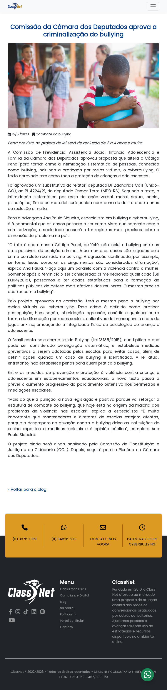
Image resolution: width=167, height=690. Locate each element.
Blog (63, 602)
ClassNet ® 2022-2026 (27, 672)
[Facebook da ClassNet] (11, 612)
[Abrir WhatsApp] (156, 679)
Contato (66, 627)
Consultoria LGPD (73, 589)
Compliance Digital (74, 595)
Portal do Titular (72, 620)
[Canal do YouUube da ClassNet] (12, 620)
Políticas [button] (66, 614)
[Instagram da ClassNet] (19, 612)
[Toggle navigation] (153, 6)
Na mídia (66, 608)
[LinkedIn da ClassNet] (35, 612)
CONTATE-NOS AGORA (103, 542)
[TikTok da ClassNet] (27, 612)
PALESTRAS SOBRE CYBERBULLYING (142, 542)
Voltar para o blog (27, 489)
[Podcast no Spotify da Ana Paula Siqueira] (42, 612)
